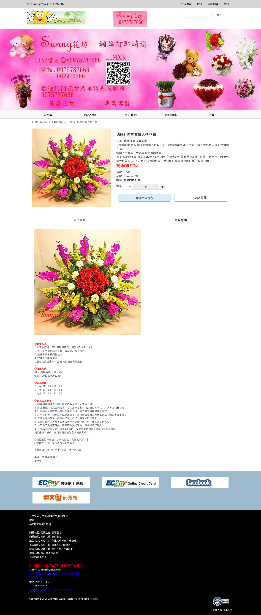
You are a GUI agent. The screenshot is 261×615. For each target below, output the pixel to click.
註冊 (199, 4)
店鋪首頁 (50, 115)
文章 (211, 115)
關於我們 (130, 115)
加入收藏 (200, 197)
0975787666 (42, 582)
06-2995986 (75, 450)
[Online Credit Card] (130, 482)
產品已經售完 (144, 197)
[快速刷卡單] (61, 482)
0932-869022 (49, 457)
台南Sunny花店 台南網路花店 (45, 4)
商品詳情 (79, 220)
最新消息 (171, 115)
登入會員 (186, 4)
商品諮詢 (181, 220)
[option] (130, 70)
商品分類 (90, 115)
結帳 (226, 4)
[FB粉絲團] (200, 482)
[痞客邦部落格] (61, 497)
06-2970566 (53, 450)
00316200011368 (52, 375)
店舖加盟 (213, 4)
